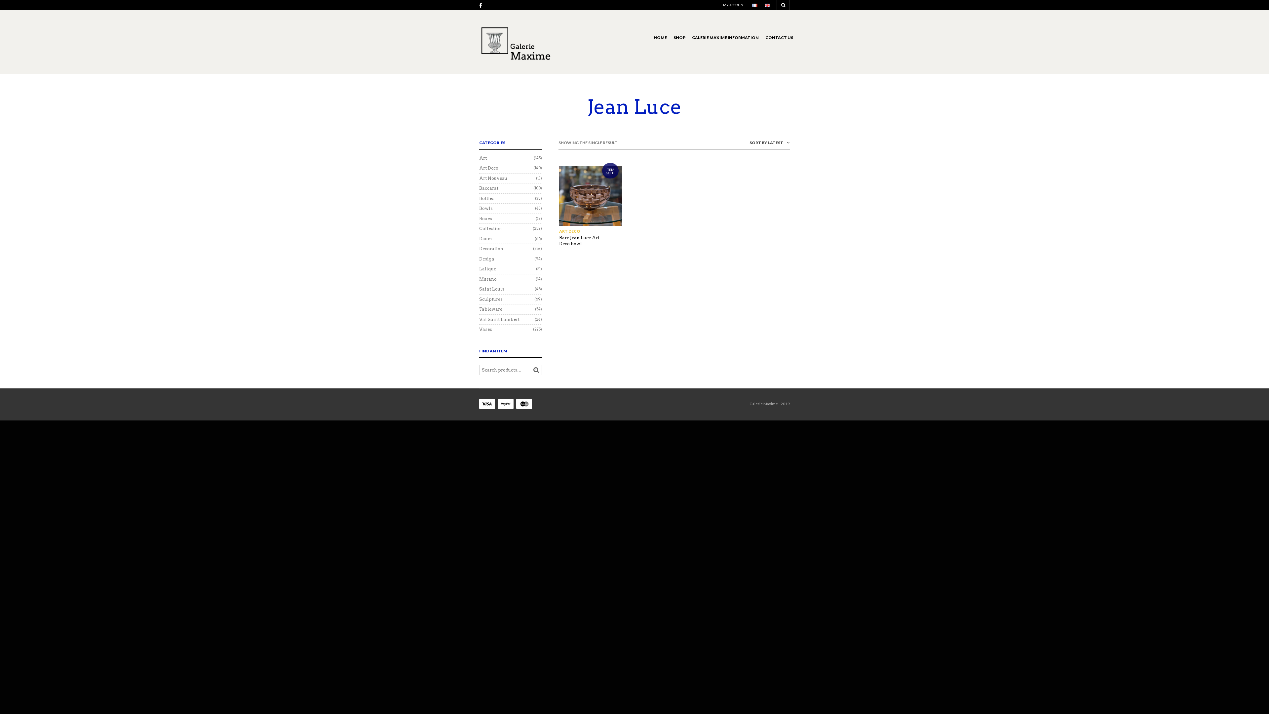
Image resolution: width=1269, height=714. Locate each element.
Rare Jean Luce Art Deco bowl (579, 240)
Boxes (485, 218)
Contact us (779, 37)
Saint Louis (491, 289)
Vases (485, 329)
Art (483, 158)
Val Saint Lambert (499, 319)
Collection (490, 228)
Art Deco (569, 231)
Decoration (491, 248)
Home (660, 37)
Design (486, 259)
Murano (488, 279)
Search (536, 370)
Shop (679, 37)
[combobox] (750, 144)
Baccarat (488, 188)
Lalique (487, 268)
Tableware (490, 309)
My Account (734, 5)
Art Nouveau (493, 178)
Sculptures (491, 299)
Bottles (486, 198)
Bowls (486, 208)
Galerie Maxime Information (725, 37)
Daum (485, 238)
